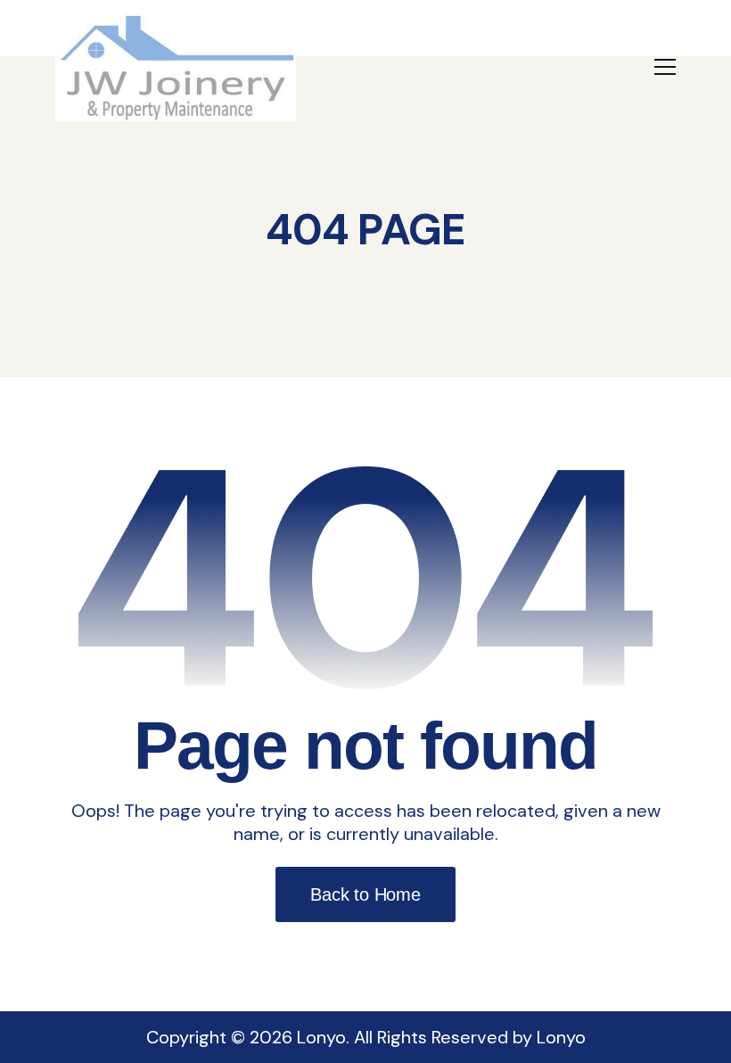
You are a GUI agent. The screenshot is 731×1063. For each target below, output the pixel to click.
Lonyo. (323, 1037)
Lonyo (561, 1037)
